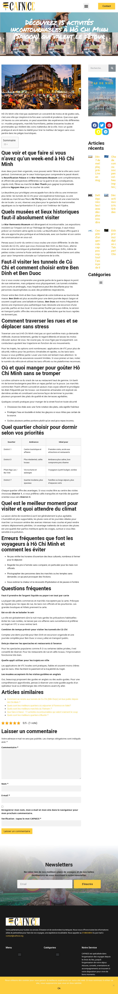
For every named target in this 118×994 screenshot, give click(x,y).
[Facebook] (95, 125)
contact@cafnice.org (14, 936)
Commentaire (9, 747)
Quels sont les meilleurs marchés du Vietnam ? (29, 708)
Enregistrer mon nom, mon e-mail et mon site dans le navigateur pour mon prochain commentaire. (39, 811)
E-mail (5, 795)
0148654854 (87, 933)
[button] (86, 6)
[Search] (112, 68)
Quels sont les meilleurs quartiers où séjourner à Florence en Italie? (39, 705)
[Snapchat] (98, 132)
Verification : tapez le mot (21, 818)
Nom (4, 783)
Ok (59, 988)
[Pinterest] (109, 125)
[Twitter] (102, 125)
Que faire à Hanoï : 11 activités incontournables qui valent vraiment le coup (42, 712)
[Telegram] (105, 132)
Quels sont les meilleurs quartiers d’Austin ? (27, 715)
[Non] (113, 985)
